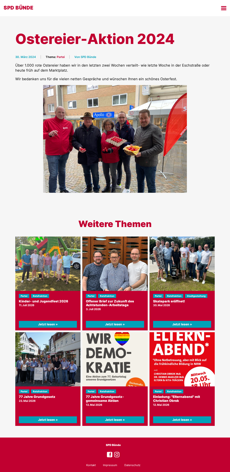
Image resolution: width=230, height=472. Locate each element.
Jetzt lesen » (48, 324)
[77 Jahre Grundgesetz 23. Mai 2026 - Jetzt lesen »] (47, 359)
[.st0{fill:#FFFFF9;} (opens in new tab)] (116, 455)
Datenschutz (132, 465)
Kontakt (91, 465)
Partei (61, 57)
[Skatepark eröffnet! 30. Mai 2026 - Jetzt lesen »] (182, 264)
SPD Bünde (113, 445)
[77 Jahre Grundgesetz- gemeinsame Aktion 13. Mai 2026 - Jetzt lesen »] (115, 359)
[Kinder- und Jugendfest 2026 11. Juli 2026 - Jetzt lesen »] (47, 264)
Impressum (110, 465)
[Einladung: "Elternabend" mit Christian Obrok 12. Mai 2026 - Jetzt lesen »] (182, 359)
